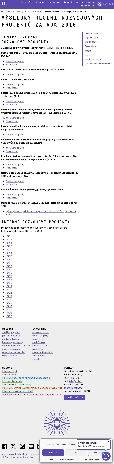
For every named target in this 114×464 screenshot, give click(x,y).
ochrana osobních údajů (14, 454)
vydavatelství (39, 355)
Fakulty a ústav (92, 33)
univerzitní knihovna (42, 352)
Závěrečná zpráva (15, 61)
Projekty (89, 46)
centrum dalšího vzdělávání (16, 345)
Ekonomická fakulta (12, 381)
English (108, 4)
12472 (9, 292)
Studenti (40, 2)
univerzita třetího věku (13, 352)
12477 (9, 309)
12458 (9, 252)
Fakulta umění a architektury (16, 384)
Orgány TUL (90, 37)
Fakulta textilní (9, 374)
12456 (9, 246)
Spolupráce (87, 2)
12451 (9, 236)
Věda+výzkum (70, 2)
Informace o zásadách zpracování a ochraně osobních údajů (82, 459)
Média (88, 51)
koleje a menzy (10, 355)
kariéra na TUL (39, 345)
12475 (9, 302)
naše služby (38, 349)
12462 (9, 266)
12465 (9, 269)
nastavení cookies (38, 454)
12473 (9, 296)
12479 (9, 312)
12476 (9, 306)
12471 (8, 289)
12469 (9, 282)
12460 (9, 259)
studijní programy (11, 332)
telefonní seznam (73, 387)
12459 (9, 256)
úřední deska (38, 342)
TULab (35, 359)
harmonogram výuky (12, 342)
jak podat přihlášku (11, 335)
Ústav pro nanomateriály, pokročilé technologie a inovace (31, 394)
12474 (9, 299)
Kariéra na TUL (92, 59)
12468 (9, 279)
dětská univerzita (11, 349)
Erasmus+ (54, 2)
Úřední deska (91, 42)
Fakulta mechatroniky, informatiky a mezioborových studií (32, 387)
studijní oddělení (10, 339)
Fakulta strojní (9, 371)
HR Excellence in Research (97, 63)
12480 (9, 316)
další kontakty (73, 397)
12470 (9, 286)
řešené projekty (40, 335)
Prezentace (12, 64)
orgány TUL (38, 339)
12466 (9, 272)
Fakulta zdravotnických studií (17, 391)
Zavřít (76, 452)
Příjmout (53, 452)
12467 (9, 276)
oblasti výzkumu (40, 332)
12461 (9, 262)
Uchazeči (26, 2)
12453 (9, 242)
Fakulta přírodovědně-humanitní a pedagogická (26, 377)
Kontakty (89, 55)
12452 (9, 239)
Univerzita (87, 5)
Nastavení (99, 452)
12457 (9, 249)
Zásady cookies (50, 459)
